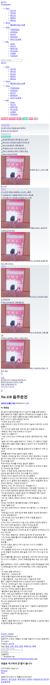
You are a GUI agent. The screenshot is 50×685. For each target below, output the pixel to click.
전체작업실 (15, 30)
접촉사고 (27, 646)
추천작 (13, 13)
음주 (21, 646)
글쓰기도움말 (15, 39)
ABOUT (4, 679)
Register (4, 659)
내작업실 (14, 32)
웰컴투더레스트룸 (17, 25)
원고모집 (14, 51)
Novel (8, 23)
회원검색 (14, 37)
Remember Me (9, 657)
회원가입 (14, 49)
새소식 (13, 46)
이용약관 (14, 56)
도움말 (13, 53)
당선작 (13, 11)
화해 (34, 646)
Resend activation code (28, 659)
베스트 (13, 16)
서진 (27, 403)
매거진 (13, 34)
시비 (12, 646)
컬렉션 (13, 18)
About (12, 44)
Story (8, 8)
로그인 (4, 2)
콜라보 (13, 20)
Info (7, 42)
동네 (7, 646)
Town (8, 27)
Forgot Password (13, 659)
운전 (16, 646)
